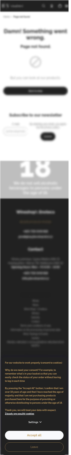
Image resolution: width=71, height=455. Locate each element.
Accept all (34, 435)
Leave (34, 447)
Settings (33, 422)
